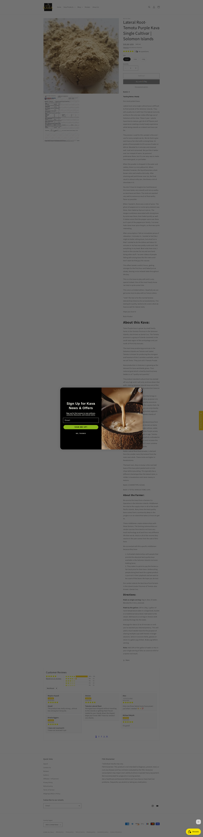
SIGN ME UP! (81, 427)
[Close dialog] (140, 390)
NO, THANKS (81, 433)
